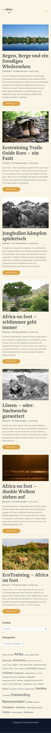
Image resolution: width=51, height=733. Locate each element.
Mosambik (13, 689)
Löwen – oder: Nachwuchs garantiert (18, 411)
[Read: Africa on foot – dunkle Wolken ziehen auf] (25, 468)
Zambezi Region (17, 712)
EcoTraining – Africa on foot (25, 577)
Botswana (6, 163)
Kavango (20, 680)
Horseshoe (39, 673)
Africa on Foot (7, 655)
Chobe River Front (39, 665)
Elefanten (7, 672)
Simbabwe (8, 707)
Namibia (41, 688)
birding (26, 655)
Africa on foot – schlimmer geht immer (19, 322)
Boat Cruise (34, 655)
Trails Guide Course (34, 707)
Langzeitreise (27, 684)
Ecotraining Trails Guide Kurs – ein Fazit (22, 153)
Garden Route (30, 673)
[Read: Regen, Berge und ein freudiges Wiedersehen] (25, 37)
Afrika (18, 654)
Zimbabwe (28, 712)
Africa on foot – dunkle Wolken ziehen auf (19, 491)
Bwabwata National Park (33, 660)
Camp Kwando (6, 665)
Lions (35, 684)
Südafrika (20, 707)
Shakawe (37, 702)
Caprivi (15, 665)
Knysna (4, 684)
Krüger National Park (15, 684)
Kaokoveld (31, 677)
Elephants (19, 673)
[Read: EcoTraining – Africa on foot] (25, 554)
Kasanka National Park (9, 680)
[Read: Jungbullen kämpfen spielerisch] (25, 212)
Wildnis (6, 712)
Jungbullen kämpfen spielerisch (24, 236)
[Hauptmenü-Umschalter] (46, 11)
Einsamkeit (41, 668)
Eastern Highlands (19, 668)
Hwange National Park (9, 677)
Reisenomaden (13, 701)
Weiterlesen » (11, 104)
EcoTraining (31, 668)
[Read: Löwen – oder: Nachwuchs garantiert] (25, 384)
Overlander (6, 695)
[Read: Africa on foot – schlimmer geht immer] (25, 296)
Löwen (41, 684)
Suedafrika (6, 71)
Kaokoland (22, 677)
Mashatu (5, 689)
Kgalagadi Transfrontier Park (33, 680)
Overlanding (20, 695)
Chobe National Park (25, 665)
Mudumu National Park (26, 689)
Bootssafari (7, 660)
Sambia (29, 702)
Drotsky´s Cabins (7, 668)
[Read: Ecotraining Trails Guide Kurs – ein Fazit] (25, 127)
